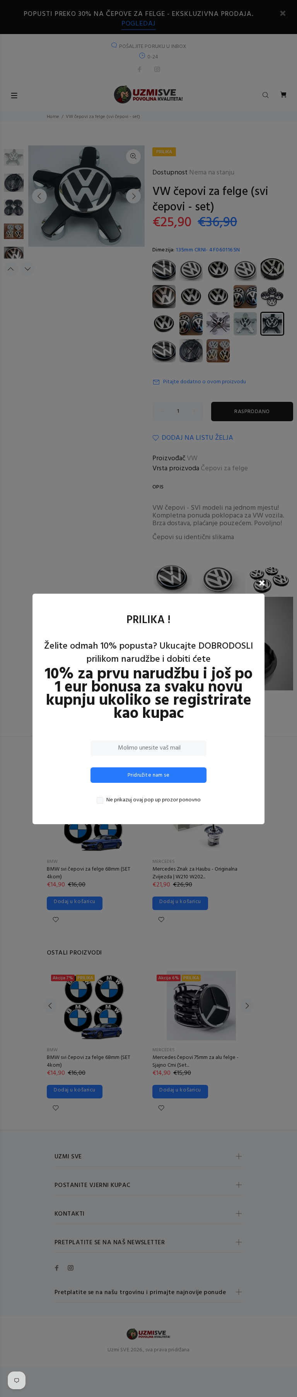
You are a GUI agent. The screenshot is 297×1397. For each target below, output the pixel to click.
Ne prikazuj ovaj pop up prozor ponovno (153, 800)
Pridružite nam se (148, 775)
